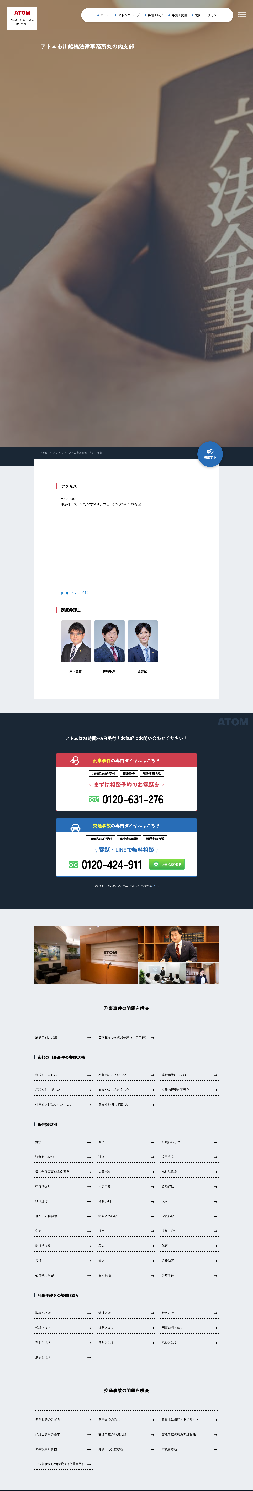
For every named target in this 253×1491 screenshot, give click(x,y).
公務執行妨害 (44, 1275)
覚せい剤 (104, 1201)
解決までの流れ (109, 1419)
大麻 (165, 1201)
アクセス (58, 452)
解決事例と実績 (46, 1037)
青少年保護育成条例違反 (52, 1171)
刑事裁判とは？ (172, 1327)
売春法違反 (43, 1186)
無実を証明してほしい (113, 1104)
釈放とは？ (169, 1313)
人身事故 (104, 1186)
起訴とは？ (43, 1327)
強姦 (101, 1157)
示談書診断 (169, 1449)
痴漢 (38, 1142)
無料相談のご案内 (47, 1419)
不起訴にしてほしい (112, 1075)
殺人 (101, 1245)
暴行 (38, 1260)
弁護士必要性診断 (110, 1449)
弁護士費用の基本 (47, 1434)
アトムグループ (129, 15)
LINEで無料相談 (171, 864)
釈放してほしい (46, 1075)
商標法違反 (43, 1245)
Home (43, 452)
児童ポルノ (106, 1171)
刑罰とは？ (43, 1357)
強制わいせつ (44, 1157)
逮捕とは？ (106, 1313)
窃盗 (38, 1231)
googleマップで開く (75, 593)
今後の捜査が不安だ (175, 1089)
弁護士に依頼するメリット (180, 1419)
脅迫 (101, 1260)
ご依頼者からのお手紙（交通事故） (60, 1464)
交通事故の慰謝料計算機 (179, 1434)
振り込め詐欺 (107, 1216)
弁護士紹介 (155, 15)
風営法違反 (169, 1171)
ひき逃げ (41, 1201)
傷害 (165, 1245)
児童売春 (168, 1157)
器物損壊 (104, 1275)
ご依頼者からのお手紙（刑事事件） (123, 1037)
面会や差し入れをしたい (115, 1089)
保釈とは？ (106, 1327)
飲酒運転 (168, 1186)
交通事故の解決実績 (112, 1434)
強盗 (101, 1231)
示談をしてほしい (47, 1089)
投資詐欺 (168, 1216)
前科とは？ (106, 1342)
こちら (155, 885)
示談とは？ (169, 1342)
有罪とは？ (43, 1342)
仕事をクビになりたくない (53, 1104)
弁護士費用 (179, 15)
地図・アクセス (206, 15)
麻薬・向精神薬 (46, 1216)
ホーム (105, 15)
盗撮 (101, 1142)
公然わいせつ (171, 1142)
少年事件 (168, 1275)
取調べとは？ (44, 1313)
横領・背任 (169, 1231)
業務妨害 (168, 1260)
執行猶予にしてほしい (177, 1075)
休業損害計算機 (46, 1449)
